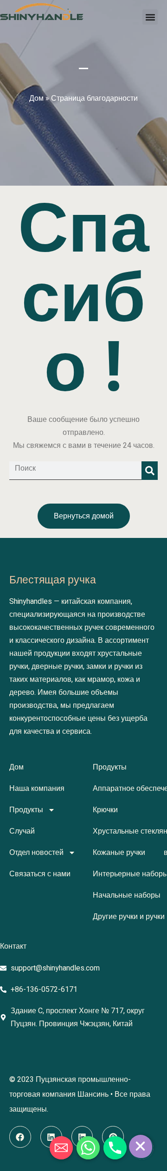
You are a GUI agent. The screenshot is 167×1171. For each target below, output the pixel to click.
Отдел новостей (36, 852)
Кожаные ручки (119, 852)
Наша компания (36, 788)
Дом (36, 98)
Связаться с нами (40, 874)
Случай (22, 831)
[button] (150, 17)
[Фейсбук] (20, 1137)
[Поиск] (149, 470)
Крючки (105, 809)
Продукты (26, 809)
